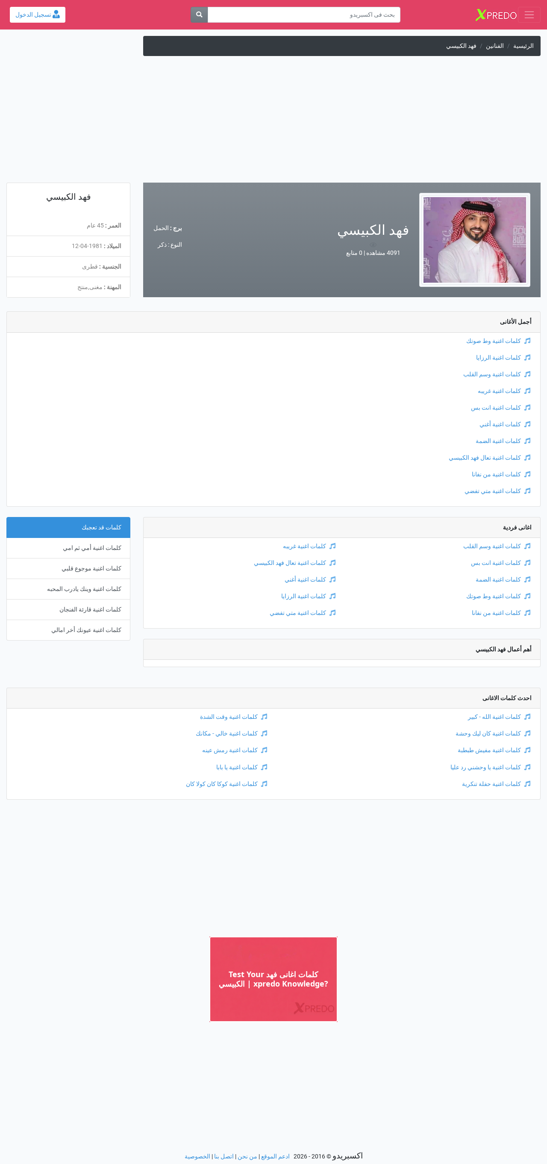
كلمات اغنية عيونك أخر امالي (86, 630)
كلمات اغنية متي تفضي (493, 491)
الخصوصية (197, 1156)
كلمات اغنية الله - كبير (494, 717)
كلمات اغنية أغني (500, 424)
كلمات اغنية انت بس (496, 407)
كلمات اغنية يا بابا (237, 767)
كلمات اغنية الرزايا (498, 357)
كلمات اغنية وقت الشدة (229, 717)
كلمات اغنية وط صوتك (493, 341)
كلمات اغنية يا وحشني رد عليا (485, 767)
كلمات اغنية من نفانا (496, 474)
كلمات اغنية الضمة (498, 441)
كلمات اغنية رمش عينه (230, 750)
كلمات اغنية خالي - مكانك (227, 733)
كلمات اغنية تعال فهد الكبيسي (485, 457)
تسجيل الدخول (34, 14)
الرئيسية (523, 46)
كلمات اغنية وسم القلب (492, 374)
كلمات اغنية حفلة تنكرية (491, 784)
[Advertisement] (273, 123)
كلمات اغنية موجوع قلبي (91, 568)
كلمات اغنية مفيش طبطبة (489, 750)
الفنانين (495, 46)
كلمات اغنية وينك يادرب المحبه (84, 589)
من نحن (247, 1156)
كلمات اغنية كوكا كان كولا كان (222, 784)
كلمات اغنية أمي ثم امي (92, 548)
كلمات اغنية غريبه (499, 391)
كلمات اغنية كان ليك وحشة (488, 733)
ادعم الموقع (275, 1156)
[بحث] (199, 15)
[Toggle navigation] (529, 15)
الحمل (161, 228)
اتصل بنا (224, 1156)
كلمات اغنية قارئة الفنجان (90, 609)
